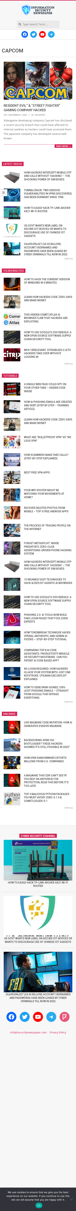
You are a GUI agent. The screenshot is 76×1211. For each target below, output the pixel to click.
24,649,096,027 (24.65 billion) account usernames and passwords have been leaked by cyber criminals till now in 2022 (38, 998)
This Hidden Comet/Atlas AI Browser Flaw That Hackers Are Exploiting (46, 318)
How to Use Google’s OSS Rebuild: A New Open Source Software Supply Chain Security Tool (47, 336)
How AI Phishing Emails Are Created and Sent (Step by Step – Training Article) (48, 405)
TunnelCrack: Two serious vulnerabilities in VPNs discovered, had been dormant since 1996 (48, 194)
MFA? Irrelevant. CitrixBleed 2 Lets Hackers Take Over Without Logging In (47, 353)
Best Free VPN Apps (37, 472)
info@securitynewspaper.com (28, 1032)
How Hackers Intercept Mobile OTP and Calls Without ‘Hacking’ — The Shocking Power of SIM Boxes (47, 176)
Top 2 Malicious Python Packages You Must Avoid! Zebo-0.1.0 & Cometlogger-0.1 (46, 797)
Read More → (63, 146)
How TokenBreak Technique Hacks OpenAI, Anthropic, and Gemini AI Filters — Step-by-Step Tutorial (47, 636)
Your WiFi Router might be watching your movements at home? (44, 494)
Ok (39, 1205)
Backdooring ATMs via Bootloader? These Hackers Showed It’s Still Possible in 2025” (47, 744)
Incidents (40, 114)
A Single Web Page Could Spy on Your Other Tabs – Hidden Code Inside (45, 388)
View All (68, 258)
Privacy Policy (58, 1032)
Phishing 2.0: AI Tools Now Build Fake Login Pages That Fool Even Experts (46, 618)
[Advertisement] (38, 1081)
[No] (71, 1199)
